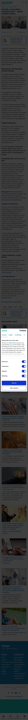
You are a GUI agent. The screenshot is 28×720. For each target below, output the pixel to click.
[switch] (24, 366)
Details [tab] (11, 335)
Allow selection (14, 388)
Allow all (14, 383)
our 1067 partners (11, 343)
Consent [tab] (4, 335)
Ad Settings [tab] (18, 335)
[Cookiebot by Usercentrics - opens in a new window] (19, 331)
